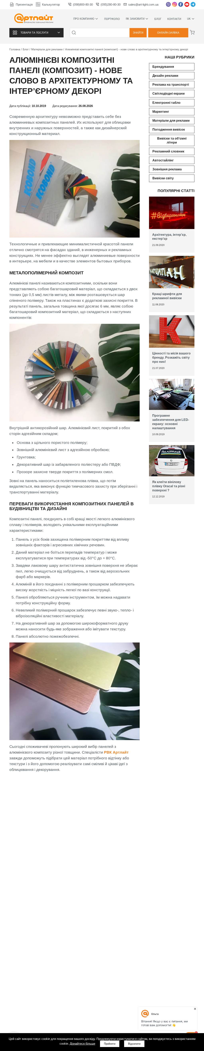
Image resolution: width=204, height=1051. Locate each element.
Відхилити (134, 1043)
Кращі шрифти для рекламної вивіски (167, 296)
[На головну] (33, 18)
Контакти (174, 18)
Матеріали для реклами (171, 120)
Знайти (138, 32)
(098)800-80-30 (83, 4)
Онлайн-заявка (168, 32)
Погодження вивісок (168, 129)
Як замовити (135, 18)
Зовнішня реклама (167, 169)
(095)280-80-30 (111, 4)
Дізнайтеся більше (82, 1043)
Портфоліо (112, 18)
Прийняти (109, 1043)
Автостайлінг (163, 160)
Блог (157, 18)
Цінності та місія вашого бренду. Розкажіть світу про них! (171, 357)
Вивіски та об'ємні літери (171, 140)
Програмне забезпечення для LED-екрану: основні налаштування (170, 422)
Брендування (163, 66)
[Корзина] (192, 32)
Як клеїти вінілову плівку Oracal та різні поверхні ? (168, 486)
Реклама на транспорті (170, 84)
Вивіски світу (163, 178)
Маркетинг (160, 111)
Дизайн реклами (165, 75)
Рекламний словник (168, 151)
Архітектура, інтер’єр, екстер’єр (169, 237)
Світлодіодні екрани (168, 93)
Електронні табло (166, 102)
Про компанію (83, 18)
